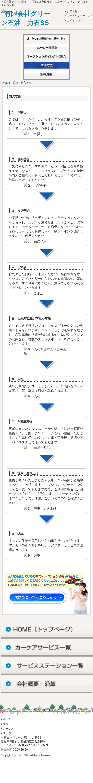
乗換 (16, 82)
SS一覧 (7, 733)
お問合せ (72, 11)
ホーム (7, 719)
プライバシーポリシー (80, 15)
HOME (6, 82)
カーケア (8, 728)
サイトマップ (75, 20)
